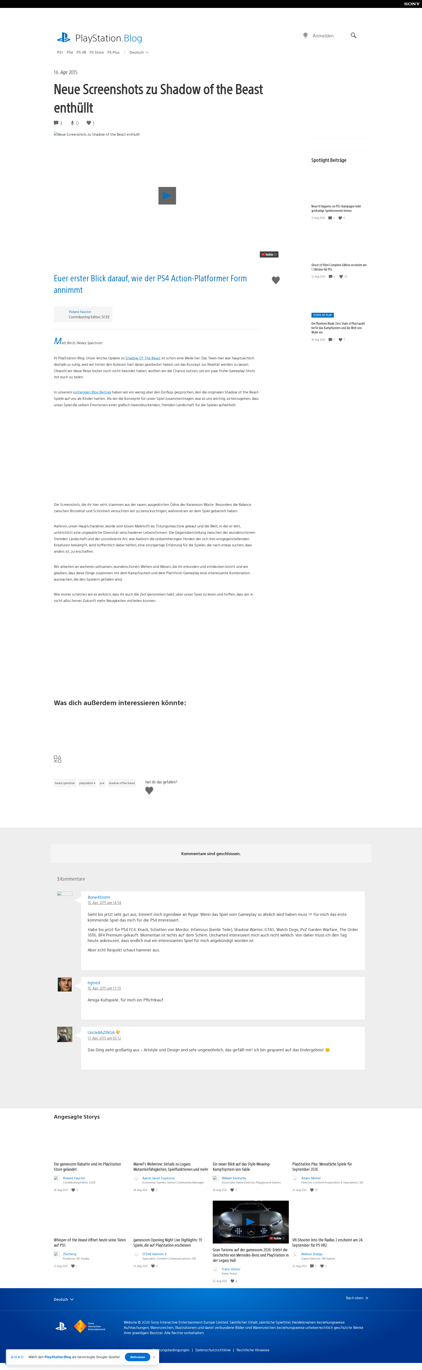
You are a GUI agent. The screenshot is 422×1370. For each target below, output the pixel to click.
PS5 (60, 52)
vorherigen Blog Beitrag (92, 392)
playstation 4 (87, 783)
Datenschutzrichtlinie (213, 1350)
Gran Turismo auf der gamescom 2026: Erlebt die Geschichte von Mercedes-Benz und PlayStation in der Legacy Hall (251, 1255)
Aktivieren (137, 1357)
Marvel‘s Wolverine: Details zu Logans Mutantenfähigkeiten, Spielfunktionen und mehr (170, 1166)
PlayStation (108, 37)
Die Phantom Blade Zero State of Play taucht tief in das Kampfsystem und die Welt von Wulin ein (338, 327)
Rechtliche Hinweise (252, 1350)
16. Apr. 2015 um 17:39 (104, 988)
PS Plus (113, 52)
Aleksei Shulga (311, 1254)
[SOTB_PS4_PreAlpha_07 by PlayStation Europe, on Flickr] (157, 433)
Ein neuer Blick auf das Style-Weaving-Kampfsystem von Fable (242, 1166)
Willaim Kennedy (234, 1178)
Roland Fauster (80, 311)
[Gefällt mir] (340, 218)
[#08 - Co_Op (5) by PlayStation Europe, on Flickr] (157, 662)
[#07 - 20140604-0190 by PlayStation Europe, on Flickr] (157, 629)
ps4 (102, 783)
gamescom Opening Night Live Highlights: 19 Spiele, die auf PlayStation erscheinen (167, 1242)
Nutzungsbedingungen (171, 1350)
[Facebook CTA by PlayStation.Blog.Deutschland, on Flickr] (157, 727)
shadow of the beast (122, 783)
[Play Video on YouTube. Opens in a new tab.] (269, 254)
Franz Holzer (231, 1269)
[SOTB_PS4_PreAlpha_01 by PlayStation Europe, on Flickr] (157, 466)
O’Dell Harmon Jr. (154, 1254)
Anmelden (323, 35)
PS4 (70, 52)
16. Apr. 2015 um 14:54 (104, 902)
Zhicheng (69, 1254)
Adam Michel (310, 1178)
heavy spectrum (65, 783)
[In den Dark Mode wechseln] (305, 36)
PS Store (97, 52)
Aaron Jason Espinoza (158, 1178)
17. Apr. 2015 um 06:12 (104, 1038)
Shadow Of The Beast (143, 358)
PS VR (81, 52)
